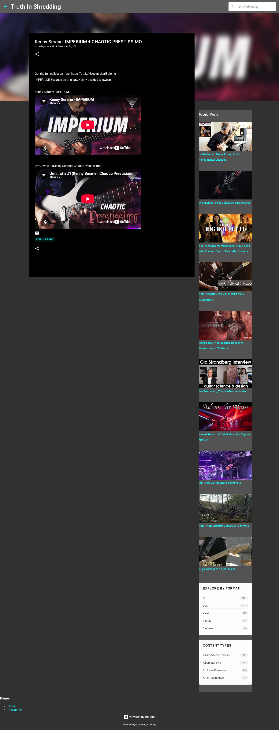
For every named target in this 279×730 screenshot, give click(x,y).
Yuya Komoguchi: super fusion (217, 569)
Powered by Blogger (141, 717)
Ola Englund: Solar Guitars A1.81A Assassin (225, 202)
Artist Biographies (225, 677)
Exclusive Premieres (225, 670)
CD (225, 598)
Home (12, 706)
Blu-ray (225, 620)
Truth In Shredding (36, 6)
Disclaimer (15, 710)
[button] (37, 54)
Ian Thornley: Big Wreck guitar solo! (220, 482)
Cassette (225, 628)
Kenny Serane (44, 239)
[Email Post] (37, 234)
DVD (225, 605)
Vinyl (225, 613)
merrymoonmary (148, 724)
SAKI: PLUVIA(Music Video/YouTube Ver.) (224, 525)
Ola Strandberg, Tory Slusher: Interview (222, 391)
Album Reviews (225, 662)
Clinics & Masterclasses (225, 655)
